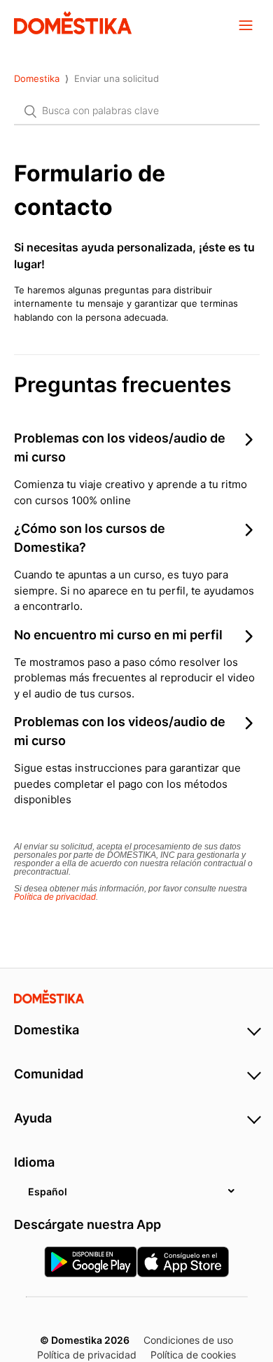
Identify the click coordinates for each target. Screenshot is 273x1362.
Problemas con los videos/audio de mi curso (119, 447)
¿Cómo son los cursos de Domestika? (89, 538)
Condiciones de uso (188, 1340)
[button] (246, 24)
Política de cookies (193, 1355)
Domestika (36, 78)
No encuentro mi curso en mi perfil (118, 634)
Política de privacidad (55, 897)
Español (47, 1191)
